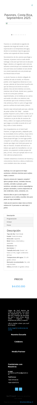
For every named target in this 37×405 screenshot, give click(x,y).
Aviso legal (12, 328)
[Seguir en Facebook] (16, 389)
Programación (12, 219)
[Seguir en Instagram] (20, 389)
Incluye (9, 222)
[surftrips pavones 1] (18, 24)
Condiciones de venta (18, 329)
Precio (9, 225)
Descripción (11, 215)
